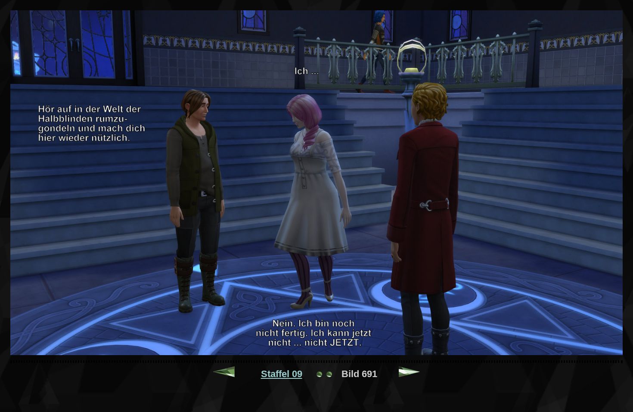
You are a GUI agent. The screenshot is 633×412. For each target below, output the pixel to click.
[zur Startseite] (324, 373)
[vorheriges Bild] (224, 373)
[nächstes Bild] (409, 373)
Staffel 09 (281, 373)
